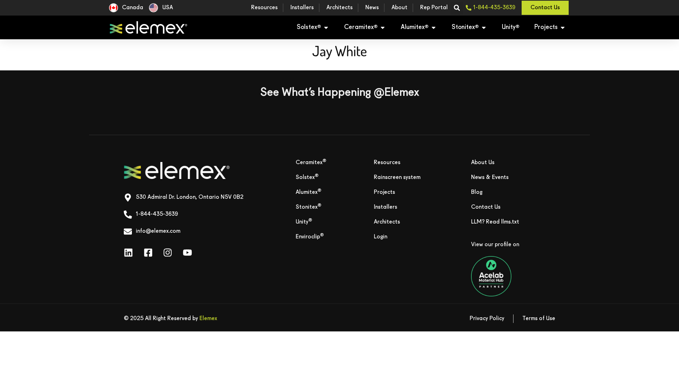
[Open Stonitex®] (484, 27)
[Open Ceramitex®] (382, 27)
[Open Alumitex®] (433, 27)
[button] (457, 8)
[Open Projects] (562, 27)
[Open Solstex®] (326, 27)
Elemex (208, 319)
